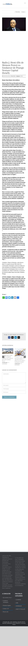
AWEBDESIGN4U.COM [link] (11, 623)
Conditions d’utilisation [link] (5, 601)
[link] (7, 3)
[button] (3, 357)
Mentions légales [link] (7, 605)
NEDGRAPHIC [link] (18, 623)
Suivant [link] (23, 12)
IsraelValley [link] (15, 621)
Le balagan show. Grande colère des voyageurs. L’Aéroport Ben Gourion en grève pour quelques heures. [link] (7, 358)
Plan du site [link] (5, 611)
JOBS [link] (17, 603)
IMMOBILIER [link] (19, 606)
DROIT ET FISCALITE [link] (20, 609)
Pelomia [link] (14, 624)
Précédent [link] (17, 12)
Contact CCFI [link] (6, 608)
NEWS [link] (22, 76)
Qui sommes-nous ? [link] (7, 597)
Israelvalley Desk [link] (7, 76)
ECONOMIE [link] (18, 599)
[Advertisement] (14, 47)
